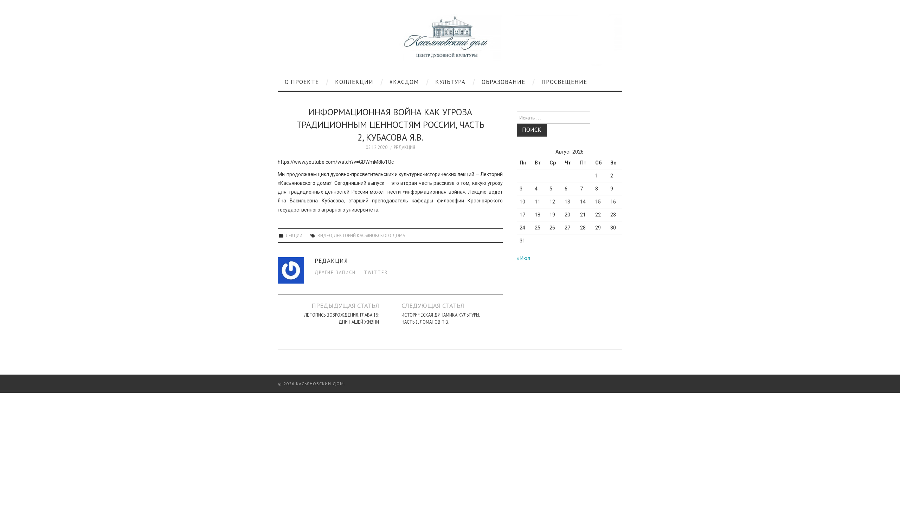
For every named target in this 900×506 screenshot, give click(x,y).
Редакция (404, 147)
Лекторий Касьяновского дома (369, 235)
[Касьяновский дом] (450, 39)
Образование (503, 82)
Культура (450, 82)
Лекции (294, 235)
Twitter (376, 272)
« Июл (523, 258)
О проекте (302, 82)
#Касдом (404, 82)
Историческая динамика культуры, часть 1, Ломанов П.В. (440, 318)
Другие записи (335, 272)
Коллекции (354, 82)
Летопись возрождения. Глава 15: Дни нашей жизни (341, 318)
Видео (324, 235)
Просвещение (564, 82)
